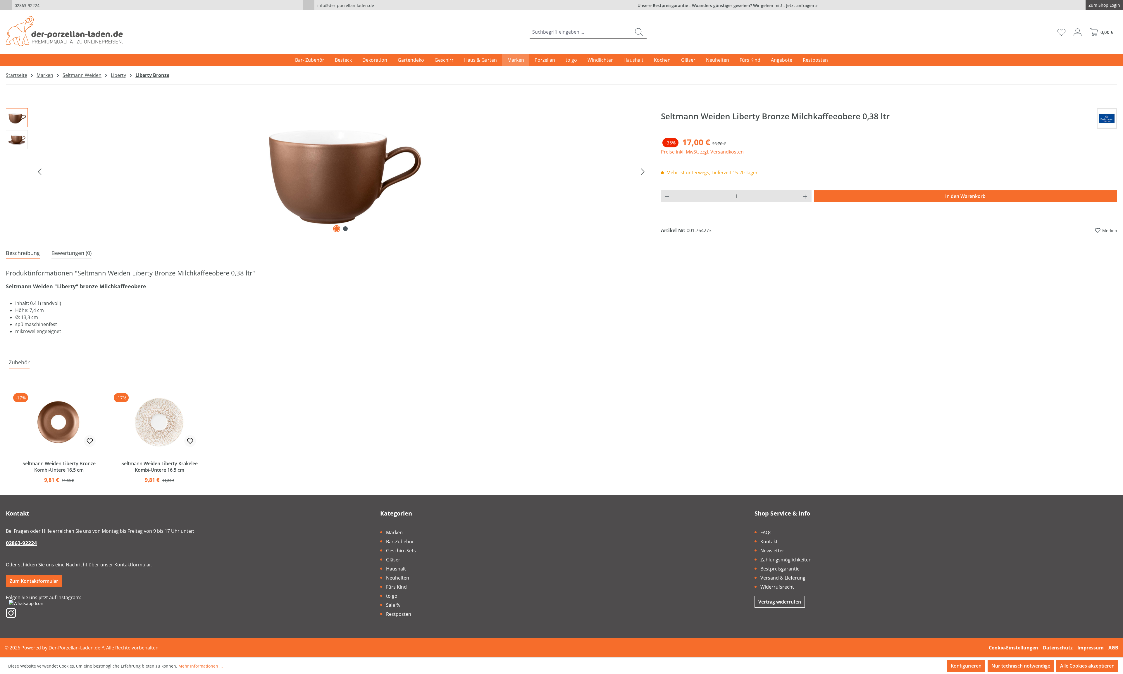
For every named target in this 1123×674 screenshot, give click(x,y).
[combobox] (580, 32)
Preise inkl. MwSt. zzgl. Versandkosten (702, 152)
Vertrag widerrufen (779, 602)
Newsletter (772, 550)
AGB (1113, 647)
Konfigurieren (966, 666)
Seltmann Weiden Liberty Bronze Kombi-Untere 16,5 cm (59, 466)
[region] (327, 171)
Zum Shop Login (1104, 5)
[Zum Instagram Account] (11, 612)
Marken (394, 532)
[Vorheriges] (39, 171)
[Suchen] (639, 32)
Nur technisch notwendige (1020, 666)
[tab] (23, 253)
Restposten (398, 614)
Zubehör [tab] (19, 362)
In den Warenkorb (965, 196)
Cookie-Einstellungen (1013, 647)
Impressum (1090, 647)
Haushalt (396, 569)
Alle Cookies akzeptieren (1087, 666)
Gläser (393, 559)
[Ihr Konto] (1077, 32)
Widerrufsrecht (777, 587)
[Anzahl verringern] (667, 196)
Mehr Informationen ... (200, 666)
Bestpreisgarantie (780, 569)
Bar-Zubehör (400, 541)
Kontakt (769, 541)
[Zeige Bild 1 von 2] (336, 228)
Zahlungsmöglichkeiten (786, 559)
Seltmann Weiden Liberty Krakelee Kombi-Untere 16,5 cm (159, 466)
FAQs (765, 532)
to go (391, 596)
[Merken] (90, 441)
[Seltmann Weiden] (1107, 118)
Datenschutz (1058, 647)
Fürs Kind (396, 587)
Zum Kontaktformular (34, 581)
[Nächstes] (643, 171)
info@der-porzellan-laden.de (345, 5)
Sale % (393, 605)
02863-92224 (27, 5)
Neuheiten (397, 578)
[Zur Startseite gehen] (64, 31)
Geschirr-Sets (401, 550)
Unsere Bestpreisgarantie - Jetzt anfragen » (728, 5)
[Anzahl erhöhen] (805, 196)
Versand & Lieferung (782, 578)
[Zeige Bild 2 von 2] (345, 228)
